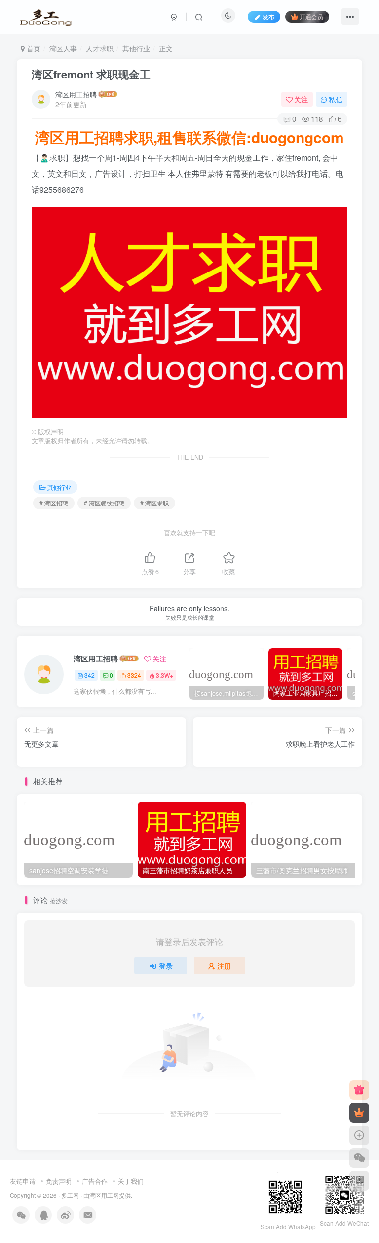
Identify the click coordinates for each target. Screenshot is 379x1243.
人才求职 (100, 48)
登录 (166, 966)
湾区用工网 (104, 1195)
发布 (268, 16)
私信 (335, 99)
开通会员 (311, 16)
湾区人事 (63, 48)
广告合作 (95, 1181)
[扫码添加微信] (359, 1158)
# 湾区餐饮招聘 (104, 503)
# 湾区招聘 (53, 503)
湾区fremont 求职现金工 (91, 74)
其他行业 (136, 48)
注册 (224, 966)
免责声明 (59, 1181)
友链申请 (23, 1181)
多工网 (70, 1195)
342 (89, 675)
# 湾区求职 (154, 503)
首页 (32, 48)
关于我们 (131, 1181)
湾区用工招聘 (76, 94)
